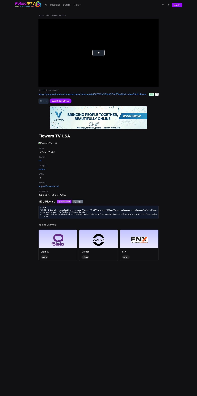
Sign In (177, 5)
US (47, 15)
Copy (79, 201)
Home (41, 15)
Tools (76, 4)
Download (65, 201)
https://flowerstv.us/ (48, 186)
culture (41, 169)
